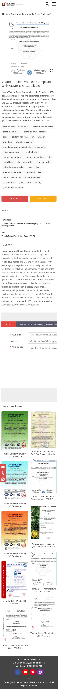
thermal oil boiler (33, 172)
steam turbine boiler (12, 172)
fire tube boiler (30, 152)
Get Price (43, 198)
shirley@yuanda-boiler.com (32, 663)
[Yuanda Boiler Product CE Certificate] (14, 579)
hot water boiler (25, 162)
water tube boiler (33, 177)
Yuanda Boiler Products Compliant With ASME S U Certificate (43, 497)
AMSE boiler (9, 126)
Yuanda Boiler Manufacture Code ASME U (18, 236)
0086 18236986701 (31, 659)
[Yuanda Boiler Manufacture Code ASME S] (43, 613)
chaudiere (7, 142)
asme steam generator (35, 132)
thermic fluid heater (12, 177)
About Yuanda (17, 14)
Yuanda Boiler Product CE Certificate (15, 602)
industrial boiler (43, 162)
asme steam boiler (11, 132)
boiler (5, 137)
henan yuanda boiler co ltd (38, 157)
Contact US (15, 198)
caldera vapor (38, 137)
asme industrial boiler (43, 126)
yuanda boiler (9, 182)
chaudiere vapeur (24, 142)
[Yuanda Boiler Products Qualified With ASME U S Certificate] (43, 522)
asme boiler (23, 126)
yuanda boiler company (30, 182)
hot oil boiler (8, 162)
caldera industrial (20, 137)
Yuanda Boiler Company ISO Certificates (15, 455)
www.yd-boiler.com (20, 70)
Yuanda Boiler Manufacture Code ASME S (43, 634)
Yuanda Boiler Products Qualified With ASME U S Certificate (43, 545)
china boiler (40, 147)
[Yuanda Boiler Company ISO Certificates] (14, 431)
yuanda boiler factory (13, 187)
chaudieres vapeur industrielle (17, 147)
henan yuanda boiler (12, 157)
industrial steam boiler (13, 167)
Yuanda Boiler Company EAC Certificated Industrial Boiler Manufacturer (43, 453)
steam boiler (33, 167)
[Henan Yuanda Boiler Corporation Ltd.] (15, 4)
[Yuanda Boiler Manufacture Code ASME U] (43, 568)
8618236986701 (34, 666)
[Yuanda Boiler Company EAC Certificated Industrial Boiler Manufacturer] (43, 430)
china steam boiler (11, 152)
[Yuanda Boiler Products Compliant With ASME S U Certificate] (43, 476)
